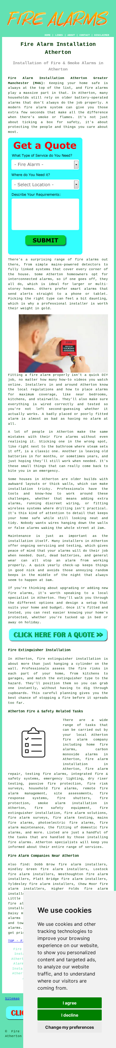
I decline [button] (69, 1015)
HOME (48, 35)
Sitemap (12, 998)
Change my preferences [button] (69, 1027)
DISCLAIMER (101, 35)
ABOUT (71, 35)
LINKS (59, 35)
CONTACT (84, 35)
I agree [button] (69, 1002)
